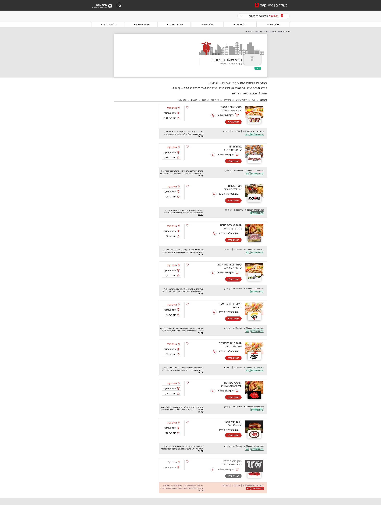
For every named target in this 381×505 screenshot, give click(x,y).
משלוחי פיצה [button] (241, 24)
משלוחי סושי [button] (209, 24)
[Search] (118, 5)
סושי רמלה (258, 31)
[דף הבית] (288, 31)
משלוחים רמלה (269, 31)
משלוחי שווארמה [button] (143, 24)
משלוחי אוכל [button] (275, 24)
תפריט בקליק (172, 108)
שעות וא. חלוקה (170, 113)
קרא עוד (200, 136)
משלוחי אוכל (281, 31)
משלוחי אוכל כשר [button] (110, 24)
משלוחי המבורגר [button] (176, 24)
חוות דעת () (170, 118)
